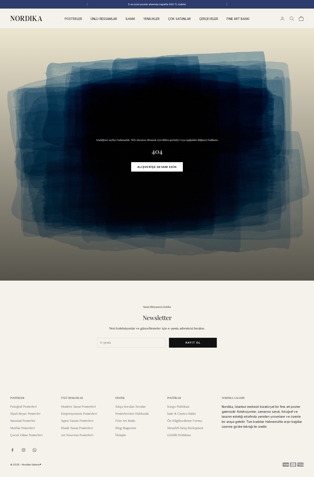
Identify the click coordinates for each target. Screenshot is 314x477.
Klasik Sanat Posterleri (77, 428)
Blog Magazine (125, 428)
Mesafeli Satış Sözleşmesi (185, 428)
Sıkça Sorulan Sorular (130, 406)
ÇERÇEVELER (208, 19)
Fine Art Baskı (125, 421)
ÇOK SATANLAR (179, 19)
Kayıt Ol (192, 342)
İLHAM (130, 19)
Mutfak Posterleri (22, 428)
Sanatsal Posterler (23, 421)
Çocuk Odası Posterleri (26, 435)
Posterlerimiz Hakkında (132, 414)
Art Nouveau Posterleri (77, 435)
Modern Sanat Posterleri (78, 406)
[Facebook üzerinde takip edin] (12, 450)
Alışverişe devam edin (157, 167)
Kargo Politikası (178, 406)
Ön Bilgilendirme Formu (184, 421)
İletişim (120, 435)
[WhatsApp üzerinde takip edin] (34, 450)
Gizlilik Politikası (179, 435)
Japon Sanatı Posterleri (77, 421)
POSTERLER (73, 19)
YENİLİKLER (151, 19)
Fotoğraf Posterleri (23, 406)
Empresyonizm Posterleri (79, 414)
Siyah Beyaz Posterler (25, 414)
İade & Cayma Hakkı (181, 414)
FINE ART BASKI (238, 19)
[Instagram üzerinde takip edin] (23, 450)
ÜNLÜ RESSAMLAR (104, 19)
